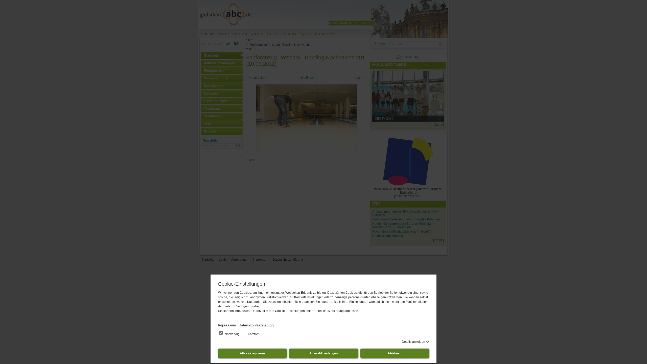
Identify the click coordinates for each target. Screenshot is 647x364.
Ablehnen (394, 353)
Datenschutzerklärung (256, 325)
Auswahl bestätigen (323, 353)
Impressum (227, 325)
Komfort (253, 334)
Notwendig (232, 334)
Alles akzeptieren (252, 353)
